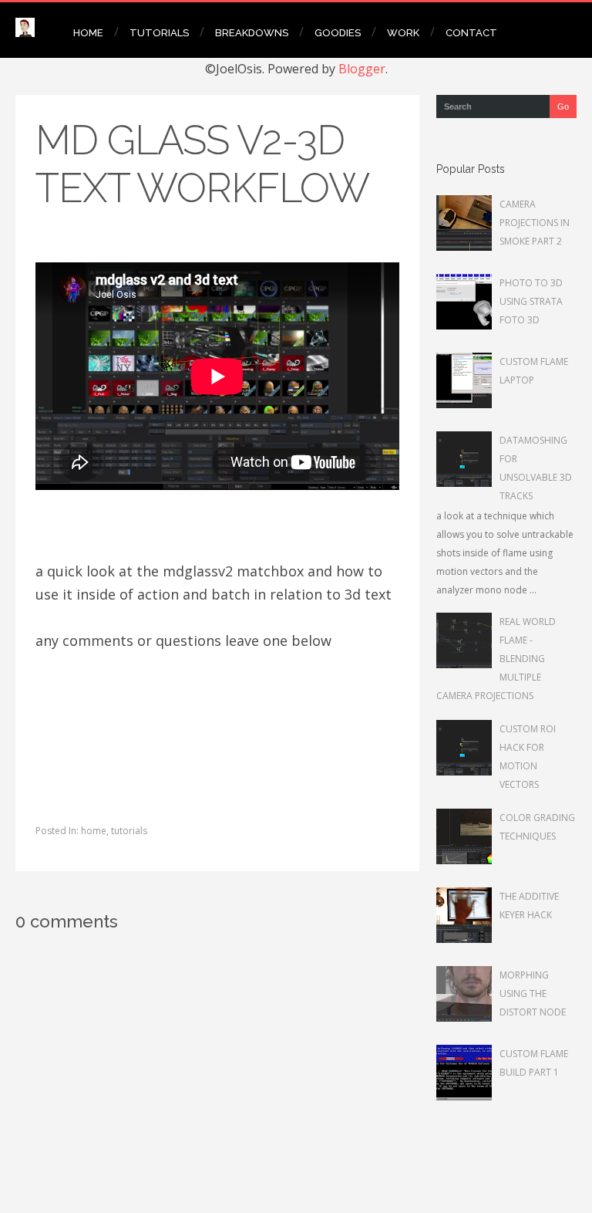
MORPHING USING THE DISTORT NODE (533, 993)
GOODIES (337, 33)
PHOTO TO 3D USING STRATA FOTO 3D (531, 301)
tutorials (129, 830)
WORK (403, 33)
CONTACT (471, 33)
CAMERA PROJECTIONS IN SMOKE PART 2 (535, 223)
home (93, 830)
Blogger (361, 68)
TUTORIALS (159, 33)
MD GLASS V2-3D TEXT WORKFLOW (202, 164)
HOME (88, 33)
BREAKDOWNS (251, 33)
